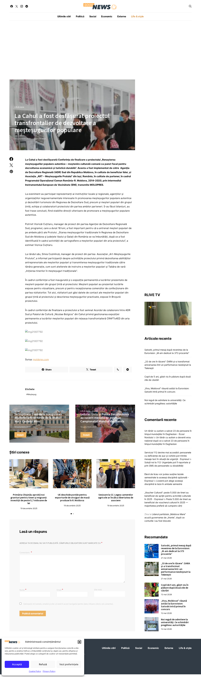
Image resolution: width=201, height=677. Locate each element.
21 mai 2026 (166, 558)
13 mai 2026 (166, 594)
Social (92, 16)
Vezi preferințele (68, 664)
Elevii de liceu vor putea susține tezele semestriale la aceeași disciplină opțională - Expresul (166, 477)
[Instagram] (21, 6)
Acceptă (17, 664)
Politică (80, 16)
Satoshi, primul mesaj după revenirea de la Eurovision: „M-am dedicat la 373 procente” (176, 549)
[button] (79, 641)
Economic (106, 16)
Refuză (43, 664)
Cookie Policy (35, 671)
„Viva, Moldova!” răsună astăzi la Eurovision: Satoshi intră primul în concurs (174, 605)
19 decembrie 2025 (28, 508)
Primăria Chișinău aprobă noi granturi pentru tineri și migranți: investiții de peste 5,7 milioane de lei (29, 499)
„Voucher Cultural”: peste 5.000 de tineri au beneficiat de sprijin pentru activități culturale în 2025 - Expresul (167, 495)
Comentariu (24, 552)
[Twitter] (16, 6)
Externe (121, 16)
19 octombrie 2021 (22, 138)
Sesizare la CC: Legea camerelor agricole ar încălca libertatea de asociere (115, 497)
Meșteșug (32, 394)
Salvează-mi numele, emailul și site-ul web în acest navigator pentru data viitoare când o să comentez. (68, 604)
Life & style (137, 16)
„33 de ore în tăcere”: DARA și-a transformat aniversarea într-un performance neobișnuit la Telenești (167, 364)
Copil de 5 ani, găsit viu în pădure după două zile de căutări (174, 587)
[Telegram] (26, 6)
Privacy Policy (49, 671)
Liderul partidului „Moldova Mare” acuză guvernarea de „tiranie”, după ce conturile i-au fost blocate (165, 517)
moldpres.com (41, 359)
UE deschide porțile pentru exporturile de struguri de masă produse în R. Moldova (72, 497)
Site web (98, 589)
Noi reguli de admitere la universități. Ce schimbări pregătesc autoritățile (175, 622)
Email (60, 589)
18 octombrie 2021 (22, 427)
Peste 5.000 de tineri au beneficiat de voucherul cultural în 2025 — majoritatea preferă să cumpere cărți (167, 502)
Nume (22, 589)
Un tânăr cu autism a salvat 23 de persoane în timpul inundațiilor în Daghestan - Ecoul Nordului (168, 434)
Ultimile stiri (64, 16)
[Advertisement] (100, 50)
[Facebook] (11, 6)
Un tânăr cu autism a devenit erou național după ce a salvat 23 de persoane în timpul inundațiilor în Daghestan (167, 440)
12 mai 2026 (166, 613)
